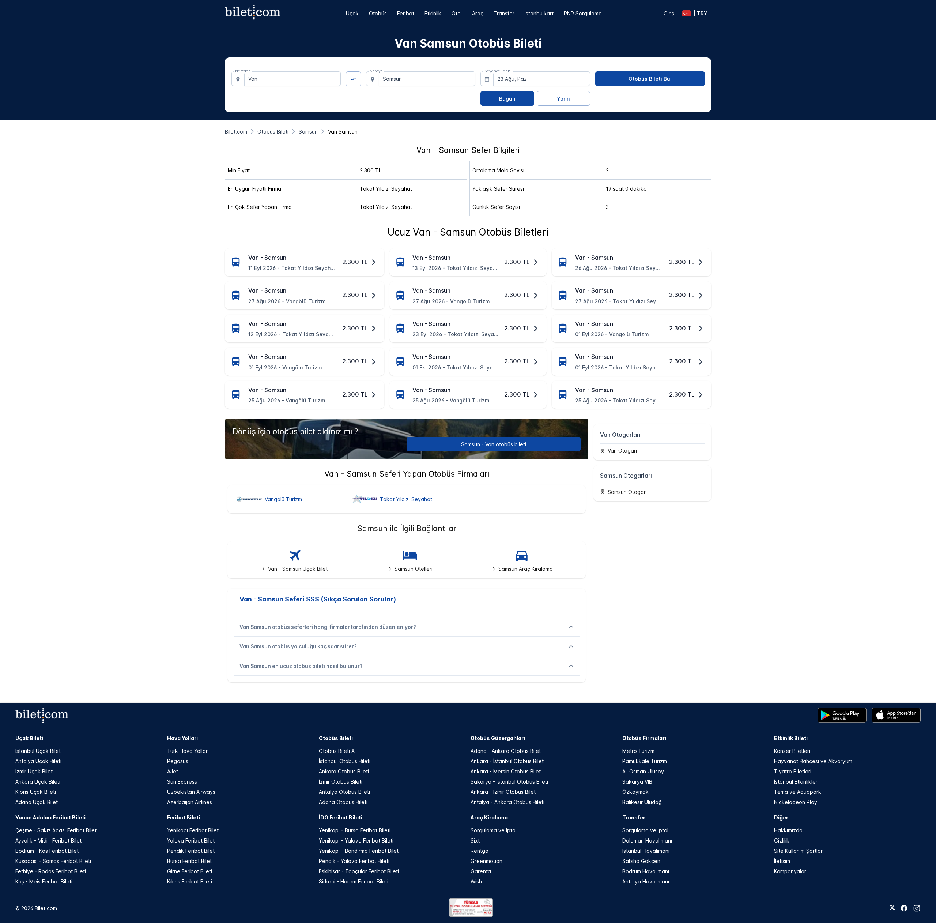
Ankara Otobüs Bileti (344, 771)
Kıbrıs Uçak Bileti (35, 792)
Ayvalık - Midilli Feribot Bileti (49, 840)
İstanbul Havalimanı (645, 851)
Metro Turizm (638, 751)
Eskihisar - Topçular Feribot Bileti (359, 871)
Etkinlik (432, 13)
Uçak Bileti (29, 738)
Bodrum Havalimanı (645, 871)
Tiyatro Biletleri (792, 771)
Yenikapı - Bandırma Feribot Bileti (359, 851)
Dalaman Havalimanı (647, 840)
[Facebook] (904, 908)
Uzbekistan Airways (191, 792)
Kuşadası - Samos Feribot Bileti (53, 861)
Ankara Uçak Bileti (37, 781)
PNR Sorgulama (583, 13)
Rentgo (479, 851)
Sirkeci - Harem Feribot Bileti (353, 881)
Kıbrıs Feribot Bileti (189, 881)
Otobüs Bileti (336, 738)
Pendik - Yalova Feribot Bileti (354, 861)
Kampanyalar (790, 871)
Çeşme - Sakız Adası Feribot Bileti (56, 830)
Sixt (475, 840)
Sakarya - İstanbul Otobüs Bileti (509, 781)
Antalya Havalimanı (645, 881)
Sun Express (182, 781)
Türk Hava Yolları (188, 751)
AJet (172, 771)
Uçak (352, 13)
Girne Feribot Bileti (189, 871)
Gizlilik (781, 840)
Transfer (504, 13)
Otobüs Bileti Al (337, 751)
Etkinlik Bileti (791, 738)
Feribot (405, 13)
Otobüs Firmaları (644, 738)
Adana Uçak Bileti (37, 802)
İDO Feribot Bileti (340, 817)
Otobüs (378, 13)
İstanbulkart (539, 13)
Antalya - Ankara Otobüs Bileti (507, 802)
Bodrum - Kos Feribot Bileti (47, 851)
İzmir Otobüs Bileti (340, 781)
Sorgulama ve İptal (494, 830)
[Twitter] (892, 908)
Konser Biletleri (792, 751)
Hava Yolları (182, 738)
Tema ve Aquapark (797, 792)
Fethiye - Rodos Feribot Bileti (50, 871)
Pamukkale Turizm (644, 761)
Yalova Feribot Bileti (191, 840)
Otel (457, 13)
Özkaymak (635, 792)
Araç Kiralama (489, 817)
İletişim (782, 861)
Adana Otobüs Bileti (343, 802)
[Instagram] (917, 908)
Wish (476, 881)
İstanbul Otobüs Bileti (344, 761)
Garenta (481, 871)
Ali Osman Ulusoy (643, 771)
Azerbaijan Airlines (189, 802)
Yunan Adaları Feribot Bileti (50, 817)
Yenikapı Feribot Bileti (193, 830)
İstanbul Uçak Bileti (38, 751)
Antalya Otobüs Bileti (344, 792)
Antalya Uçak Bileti (38, 761)
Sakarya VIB (637, 781)
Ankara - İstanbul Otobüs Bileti (508, 761)
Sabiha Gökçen (641, 861)
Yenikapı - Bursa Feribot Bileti (354, 830)
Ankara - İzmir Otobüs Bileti (504, 792)
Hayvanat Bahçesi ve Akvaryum (813, 761)
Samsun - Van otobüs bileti (493, 444)
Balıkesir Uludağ (642, 802)
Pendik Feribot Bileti (191, 851)
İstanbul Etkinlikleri (796, 781)
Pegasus (177, 761)
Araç (477, 13)
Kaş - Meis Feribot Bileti (43, 881)
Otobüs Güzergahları (498, 738)
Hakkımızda (788, 830)
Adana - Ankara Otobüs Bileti (506, 751)
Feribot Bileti (183, 817)
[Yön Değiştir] (353, 78)
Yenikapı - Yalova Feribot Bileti (356, 840)
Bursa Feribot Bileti (190, 861)
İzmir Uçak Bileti (34, 771)
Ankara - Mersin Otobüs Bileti (506, 771)
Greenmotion (486, 861)
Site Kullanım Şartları (799, 851)
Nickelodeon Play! (796, 802)
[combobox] (292, 78)
